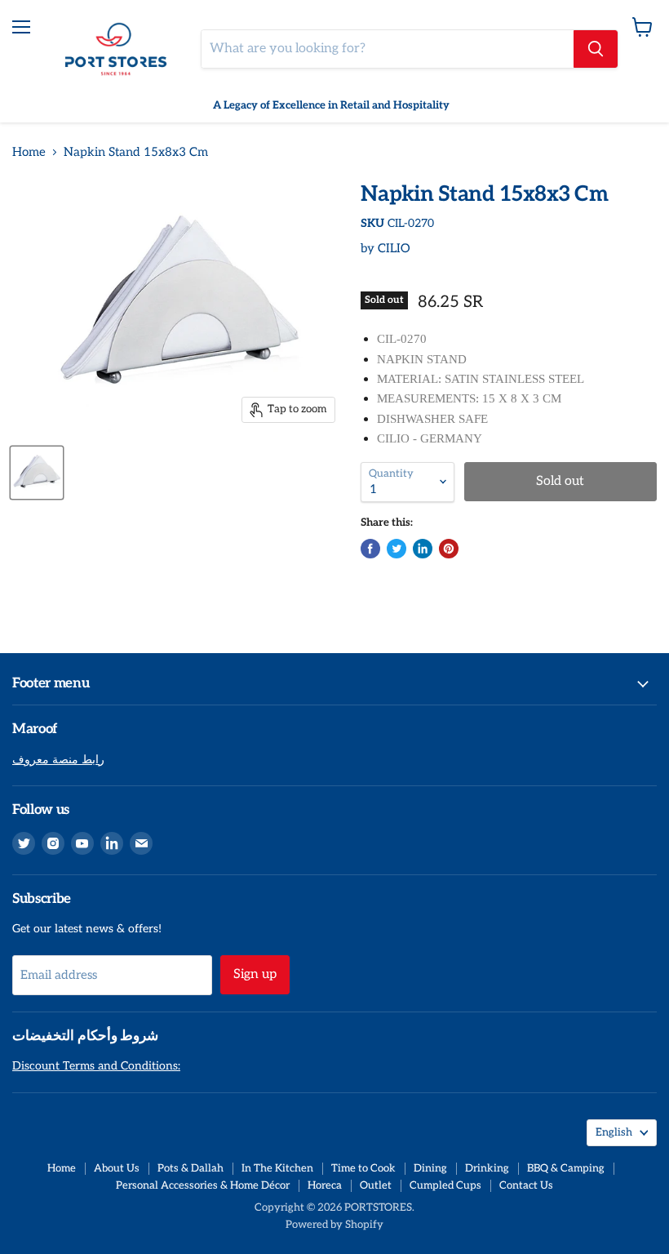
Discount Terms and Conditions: (96, 1066)
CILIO (394, 248)
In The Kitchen (277, 1168)
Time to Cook (363, 1168)
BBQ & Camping (566, 1168)
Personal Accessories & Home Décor (203, 1185)
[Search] (596, 49)
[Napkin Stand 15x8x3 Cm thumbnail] (37, 473)
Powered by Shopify (334, 1224)
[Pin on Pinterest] (449, 548)
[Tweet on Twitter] (396, 548)
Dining (430, 1168)
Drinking (487, 1168)
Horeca (325, 1185)
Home (29, 152)
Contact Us (526, 1185)
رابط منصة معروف (58, 760)
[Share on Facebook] (370, 548)
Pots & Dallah (190, 1168)
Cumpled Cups (445, 1185)
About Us (117, 1168)
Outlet (376, 1185)
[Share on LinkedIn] (422, 548)
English (614, 1132)
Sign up (255, 974)
